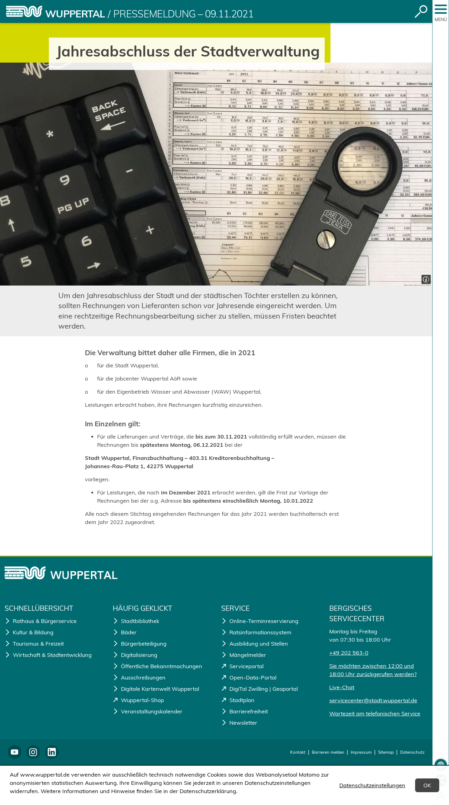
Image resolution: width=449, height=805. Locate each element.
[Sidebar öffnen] (441, 9)
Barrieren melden (328, 752)
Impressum (361, 752)
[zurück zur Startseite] (24, 11)
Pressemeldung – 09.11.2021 (183, 14)
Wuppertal (75, 14)
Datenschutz (412, 752)
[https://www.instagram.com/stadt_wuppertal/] (33, 752)
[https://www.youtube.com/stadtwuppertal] (14, 752)
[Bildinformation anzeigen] (425, 279)
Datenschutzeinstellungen (372, 785)
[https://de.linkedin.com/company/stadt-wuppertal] (51, 752)
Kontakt (297, 752)
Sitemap (386, 752)
